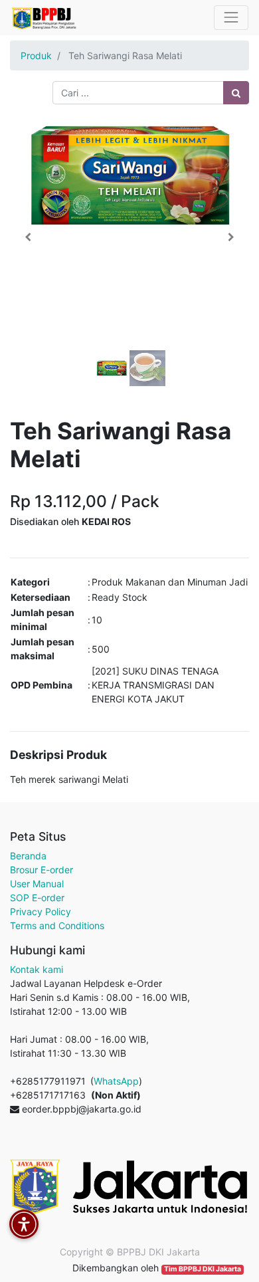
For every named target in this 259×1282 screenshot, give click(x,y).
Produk (36, 55)
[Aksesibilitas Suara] (24, 1224)
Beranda (28, 855)
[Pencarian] (236, 92)
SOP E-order (37, 897)
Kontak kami (36, 969)
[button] (28, 237)
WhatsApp (116, 1081)
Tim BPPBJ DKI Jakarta (202, 1269)
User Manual (37, 883)
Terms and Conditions (57, 925)
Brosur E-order (41, 869)
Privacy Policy (40, 911)
